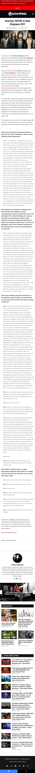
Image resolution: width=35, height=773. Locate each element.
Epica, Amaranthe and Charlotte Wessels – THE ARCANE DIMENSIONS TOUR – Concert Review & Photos (22, 670)
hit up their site (16, 64)
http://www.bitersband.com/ (9, 88)
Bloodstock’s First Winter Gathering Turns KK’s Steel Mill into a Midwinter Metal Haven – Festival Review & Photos (22, 686)
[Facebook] (16, 579)
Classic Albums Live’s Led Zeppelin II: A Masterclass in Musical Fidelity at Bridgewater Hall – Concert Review (22, 661)
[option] (17, 592)
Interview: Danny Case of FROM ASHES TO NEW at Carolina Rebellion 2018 (7, 642)
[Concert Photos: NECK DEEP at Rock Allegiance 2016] (9, 615)
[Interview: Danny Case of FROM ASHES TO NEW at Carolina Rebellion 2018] (9, 634)
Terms (19, 761)
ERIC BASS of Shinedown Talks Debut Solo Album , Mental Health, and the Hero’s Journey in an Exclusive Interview (25, 623)
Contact (11, 761)
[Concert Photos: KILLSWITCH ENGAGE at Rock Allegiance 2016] (26, 634)
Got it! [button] (17, 8)
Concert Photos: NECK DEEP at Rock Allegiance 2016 (8, 624)
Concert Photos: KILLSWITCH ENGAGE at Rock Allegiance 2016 (25, 642)
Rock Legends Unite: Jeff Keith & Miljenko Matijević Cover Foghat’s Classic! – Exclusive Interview (17, 593)
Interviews (17, 588)
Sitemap (24, 761)
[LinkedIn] (21, 579)
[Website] (14, 579)
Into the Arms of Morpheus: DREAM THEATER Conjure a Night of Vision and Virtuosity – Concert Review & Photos (22, 735)
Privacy (15, 761)
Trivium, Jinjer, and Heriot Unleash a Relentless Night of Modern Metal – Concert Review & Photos (21, 678)
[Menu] (33, 15)
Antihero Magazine (12, 28)
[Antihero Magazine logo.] (17, 14)
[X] (19, 579)
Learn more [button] (21, 3)
